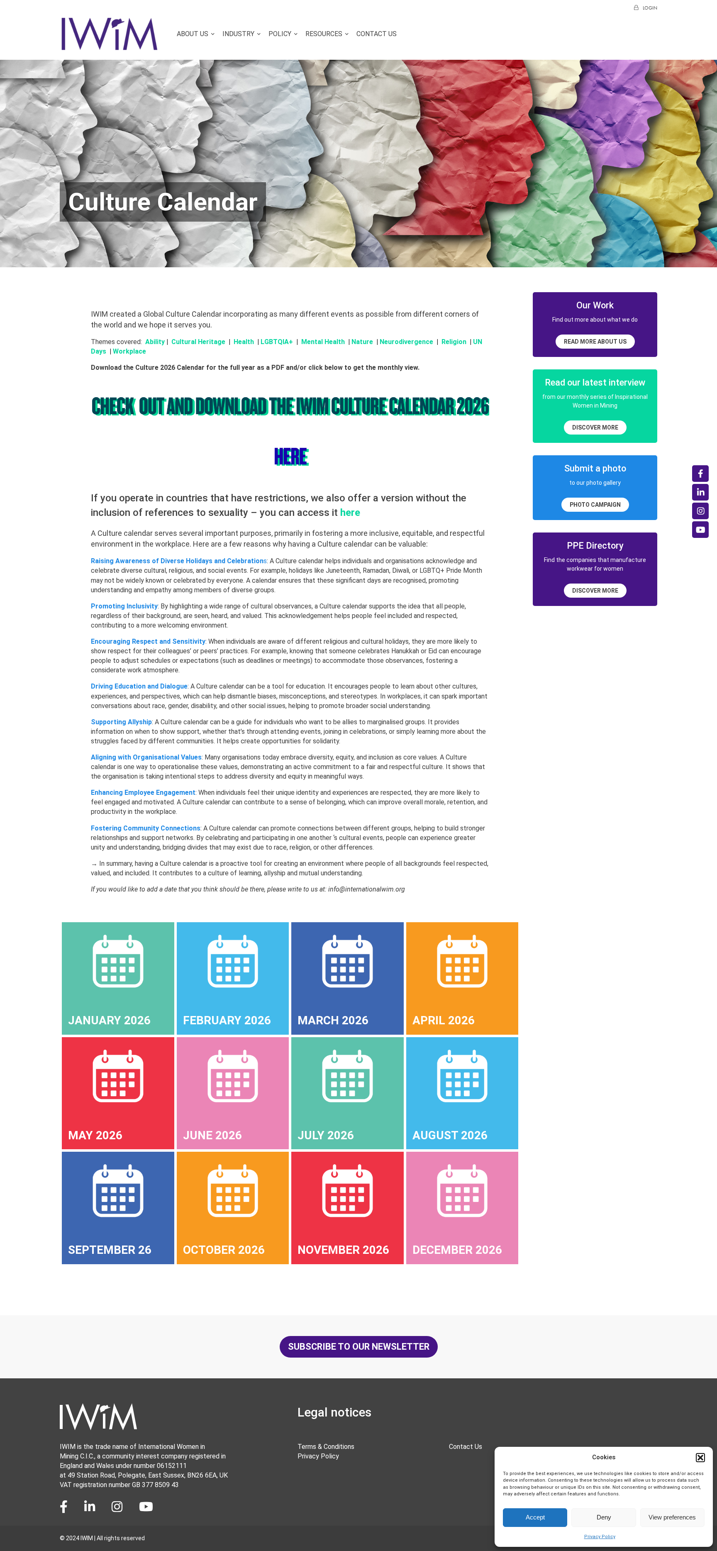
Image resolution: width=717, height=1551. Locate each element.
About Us (192, 34)
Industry (238, 34)
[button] (700, 1457)
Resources (323, 34)
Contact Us (376, 34)
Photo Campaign (595, 504)
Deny (604, 1517)
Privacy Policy (599, 1536)
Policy (279, 34)
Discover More (595, 427)
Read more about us (595, 341)
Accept (535, 1517)
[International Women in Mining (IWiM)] (109, 47)
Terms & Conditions (326, 1447)
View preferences (672, 1517)
